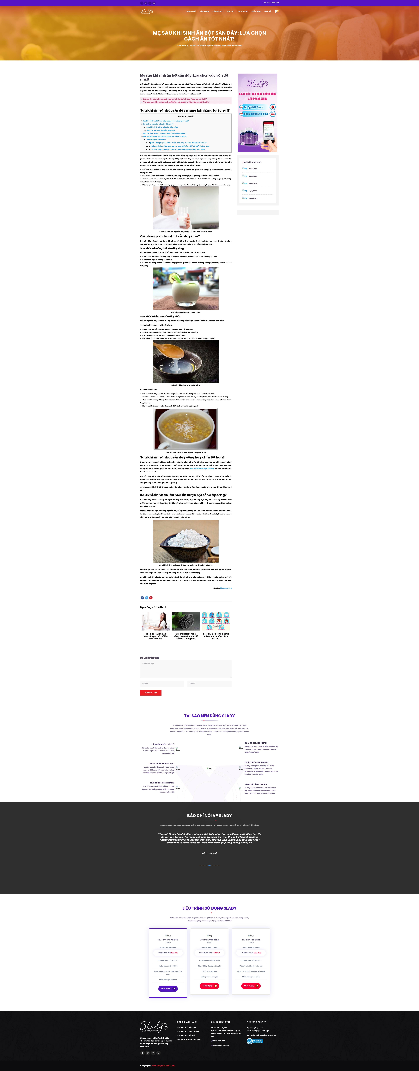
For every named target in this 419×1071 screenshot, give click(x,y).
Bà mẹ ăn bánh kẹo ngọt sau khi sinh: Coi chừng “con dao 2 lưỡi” (175, 99)
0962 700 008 (273, 3)
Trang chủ (190, 11)
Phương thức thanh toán (189, 1039)
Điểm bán (256, 11)
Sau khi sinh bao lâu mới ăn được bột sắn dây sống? (164, 136)
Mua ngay (207, 986)
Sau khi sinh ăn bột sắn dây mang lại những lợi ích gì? (165, 121)
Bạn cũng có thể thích (155, 140)
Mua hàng (243, 11)
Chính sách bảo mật (187, 1027)
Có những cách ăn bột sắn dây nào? (157, 124)
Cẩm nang (217, 11)
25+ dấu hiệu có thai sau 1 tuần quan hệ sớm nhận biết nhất (175, 150)
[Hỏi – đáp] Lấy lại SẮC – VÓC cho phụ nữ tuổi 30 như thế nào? (176, 143)
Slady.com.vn (226, 588)
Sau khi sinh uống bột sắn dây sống (161, 127)
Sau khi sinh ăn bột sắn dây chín (159, 130)
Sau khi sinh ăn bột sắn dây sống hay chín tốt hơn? (163, 133)
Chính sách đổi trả (186, 1035)
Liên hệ (267, 11)
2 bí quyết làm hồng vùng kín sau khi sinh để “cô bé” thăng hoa (177, 146)
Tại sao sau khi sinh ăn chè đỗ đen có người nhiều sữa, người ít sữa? (176, 102)
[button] (200, 865)
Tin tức (230, 11)
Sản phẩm (204, 11)
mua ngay (166, 989)
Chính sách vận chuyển (188, 1031)
